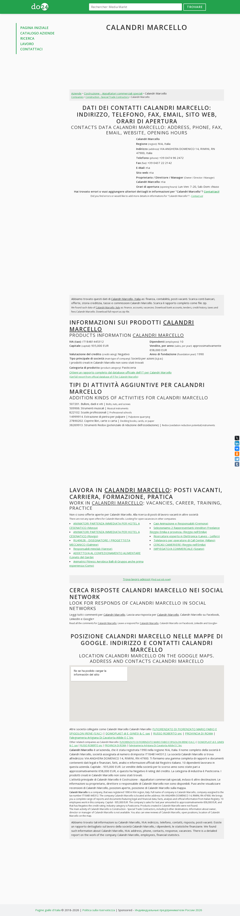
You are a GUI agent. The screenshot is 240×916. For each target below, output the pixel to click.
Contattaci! (211, 191)
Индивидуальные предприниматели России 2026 (168, 910)
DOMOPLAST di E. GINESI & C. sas (128, 733)
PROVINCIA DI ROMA (199, 733)
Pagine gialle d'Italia (48, 910)
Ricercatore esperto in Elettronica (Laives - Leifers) (187, 536)
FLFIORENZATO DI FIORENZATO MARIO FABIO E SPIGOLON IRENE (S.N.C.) (158, 742)
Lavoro (27, 44)
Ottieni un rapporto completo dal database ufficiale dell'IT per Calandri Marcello (120, 375)
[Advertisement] (40, 114)
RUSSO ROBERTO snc (167, 733)
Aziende (76, 93)
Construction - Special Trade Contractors (107, 97)
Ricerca (27, 38)
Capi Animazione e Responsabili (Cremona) (181, 523)
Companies (77, 97)
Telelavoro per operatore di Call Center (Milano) (184, 540)
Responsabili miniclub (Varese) (92, 549)
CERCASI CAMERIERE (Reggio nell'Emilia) (180, 544)
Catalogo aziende (37, 33)
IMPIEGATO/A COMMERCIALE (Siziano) (179, 549)
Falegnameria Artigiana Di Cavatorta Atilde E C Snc (101, 737)
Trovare (194, 7)
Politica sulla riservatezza (98, 910)
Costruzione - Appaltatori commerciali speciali (113, 93)
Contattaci (31, 49)
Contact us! (197, 196)
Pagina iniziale (34, 27)
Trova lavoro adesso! (147, 579)
